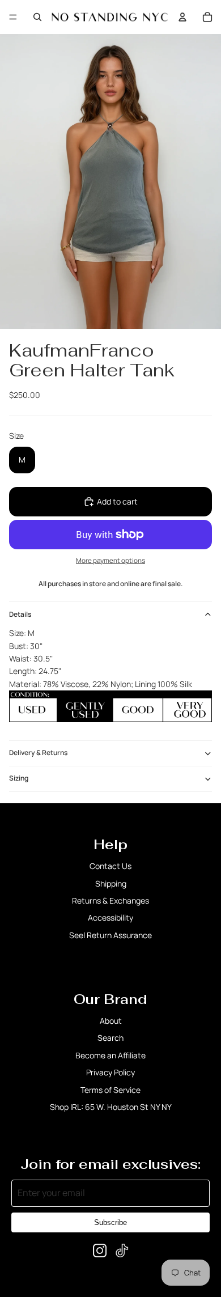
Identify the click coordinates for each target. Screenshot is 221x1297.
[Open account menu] (182, 17)
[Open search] (37, 17)
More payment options (110, 560)
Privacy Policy (110, 1072)
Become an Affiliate (110, 1055)
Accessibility (110, 917)
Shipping (110, 883)
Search (110, 1037)
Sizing (18, 778)
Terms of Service (110, 1089)
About (111, 1020)
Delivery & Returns (38, 752)
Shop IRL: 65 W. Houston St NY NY (111, 1106)
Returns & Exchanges (110, 900)
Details (20, 614)
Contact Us (110, 866)
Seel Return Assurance (110, 935)
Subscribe (110, 1222)
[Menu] (13, 17)
